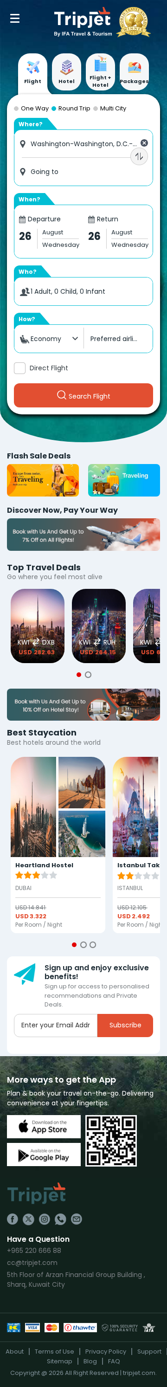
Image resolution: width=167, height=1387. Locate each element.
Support (149, 1351)
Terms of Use (54, 1351)
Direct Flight (49, 368)
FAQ (114, 1361)
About (15, 1351)
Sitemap (59, 1361)
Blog (90, 1361)
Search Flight (89, 396)
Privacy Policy (105, 1351)
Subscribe (125, 1025)
